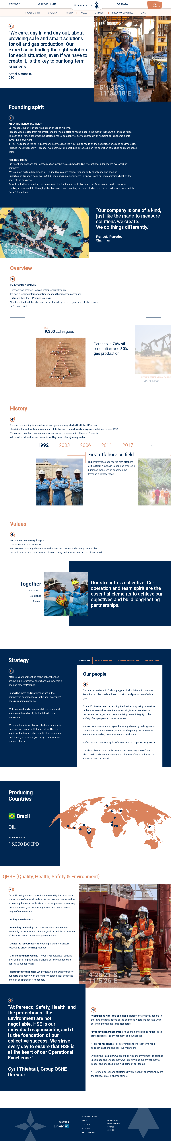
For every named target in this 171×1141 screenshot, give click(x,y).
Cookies (110, 1127)
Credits (110, 1130)
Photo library (89, 1133)
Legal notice (112, 1120)
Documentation (89, 1116)
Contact (86, 1124)
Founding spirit (33, 13)
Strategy (100, 13)
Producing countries (122, 13)
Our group (14, 4)
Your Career (123, 4)
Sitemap (86, 1128)
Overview (52, 13)
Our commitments (47, 4)
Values (84, 13)
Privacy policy (113, 1124)
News (84, 1120)
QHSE (143, 13)
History (69, 13)
